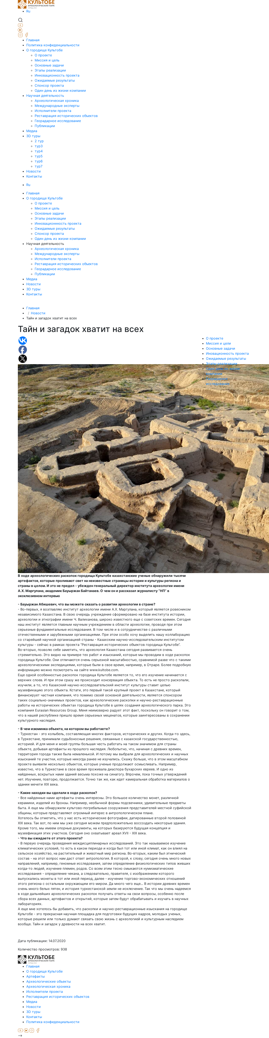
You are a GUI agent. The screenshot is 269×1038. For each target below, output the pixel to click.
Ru (28, 11)
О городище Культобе (44, 50)
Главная (33, 40)
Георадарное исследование (58, 121)
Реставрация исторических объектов (66, 116)
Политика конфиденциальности (52, 45)
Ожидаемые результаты (55, 80)
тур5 (39, 156)
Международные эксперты (57, 106)
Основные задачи (49, 65)
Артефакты (35, 976)
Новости (33, 171)
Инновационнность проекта (58, 223)
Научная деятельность (45, 95)
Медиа (31, 131)
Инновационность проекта (57, 75)
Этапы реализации (50, 70)
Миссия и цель (47, 60)
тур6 (39, 161)
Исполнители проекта (53, 111)
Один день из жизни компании (60, 90)
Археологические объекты (48, 981)
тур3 (39, 146)
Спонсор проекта (49, 85)
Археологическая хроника (57, 100)
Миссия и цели (218, 343)
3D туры (33, 136)
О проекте (43, 55)
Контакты (34, 176)
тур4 (39, 151)
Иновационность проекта (227, 353)
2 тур (39, 141)
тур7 (38, 166)
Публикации (45, 126)
